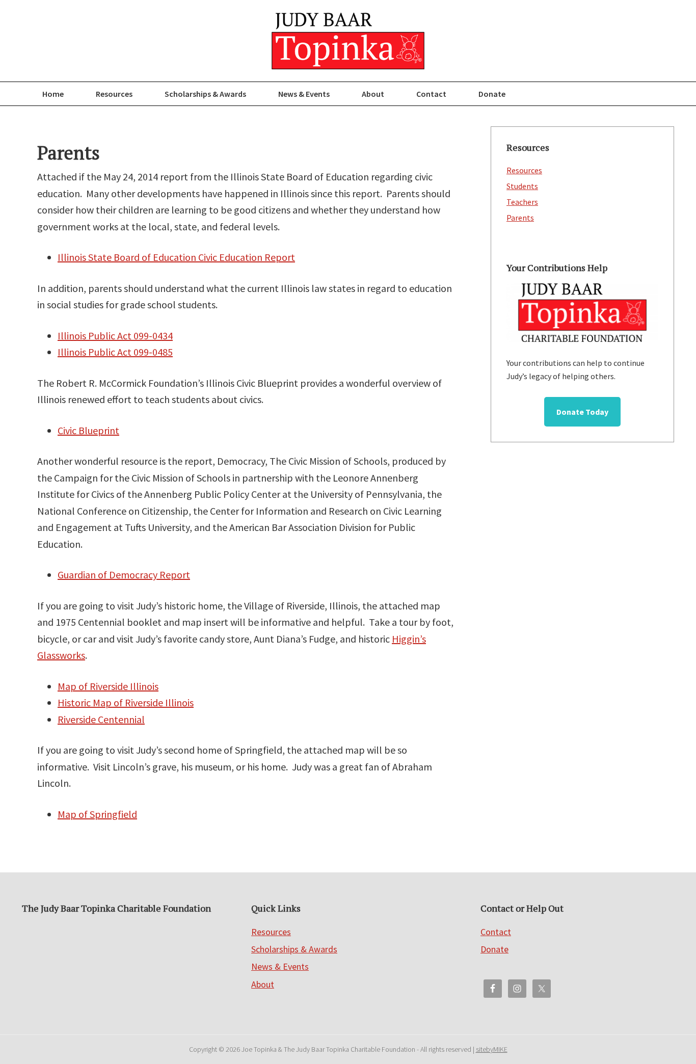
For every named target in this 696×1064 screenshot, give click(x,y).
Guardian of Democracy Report (124, 574)
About (262, 984)
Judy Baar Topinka (348, 40)
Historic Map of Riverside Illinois (126, 702)
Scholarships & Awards (294, 949)
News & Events (280, 966)
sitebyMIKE (491, 1049)
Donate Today (582, 412)
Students (522, 186)
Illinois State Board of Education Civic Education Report (176, 257)
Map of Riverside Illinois (108, 686)
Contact (495, 932)
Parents (520, 217)
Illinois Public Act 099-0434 (115, 335)
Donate (494, 949)
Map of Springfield (97, 814)
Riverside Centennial (101, 719)
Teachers (522, 202)
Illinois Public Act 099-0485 (115, 351)
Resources (524, 170)
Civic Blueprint (88, 430)
